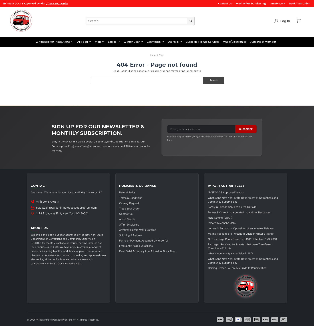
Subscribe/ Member (263, 41)
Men (98, 41)
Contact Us (225, 3)
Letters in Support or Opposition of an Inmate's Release (240, 228)
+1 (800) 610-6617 (47, 201)
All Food (82, 41)
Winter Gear (132, 41)
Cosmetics (154, 41)
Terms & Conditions (130, 197)
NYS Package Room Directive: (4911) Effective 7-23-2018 (242, 239)
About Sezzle (127, 219)
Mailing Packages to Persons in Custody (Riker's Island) (241, 233)
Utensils (173, 41)
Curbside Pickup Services (202, 41)
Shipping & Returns (130, 235)
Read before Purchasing (251, 3)
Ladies (112, 41)
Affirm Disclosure (129, 224)
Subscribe (246, 129)
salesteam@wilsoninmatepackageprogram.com (66, 207)
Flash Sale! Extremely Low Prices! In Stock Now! (147, 251)
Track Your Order (57, 3)
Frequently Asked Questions (136, 245)
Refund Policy (127, 192)
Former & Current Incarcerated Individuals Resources (239, 212)
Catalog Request (129, 203)
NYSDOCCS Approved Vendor (226, 192)
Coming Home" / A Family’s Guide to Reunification (237, 267)
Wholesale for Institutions (53, 41)
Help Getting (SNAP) (220, 217)
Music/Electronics (234, 41)
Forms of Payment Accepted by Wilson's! (143, 240)
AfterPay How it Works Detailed (137, 229)
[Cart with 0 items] (298, 21)
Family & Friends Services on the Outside (232, 206)
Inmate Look (277, 3)
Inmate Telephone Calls (222, 222)
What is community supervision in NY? (230, 253)
